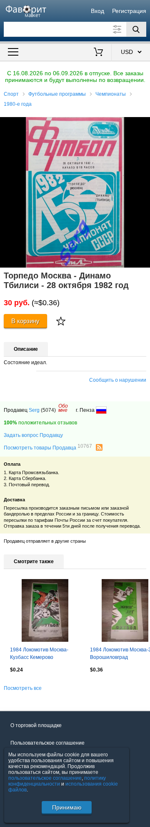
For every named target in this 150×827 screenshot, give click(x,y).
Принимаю (67, 807)
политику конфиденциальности (57, 781)
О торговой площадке (36, 725)
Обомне (63, 408)
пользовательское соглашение (45, 778)
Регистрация (129, 11)
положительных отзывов (40, 423)
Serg (34, 410)
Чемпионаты (110, 94)
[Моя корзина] (98, 52)
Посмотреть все (23, 688)
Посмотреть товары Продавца (48, 447)
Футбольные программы (57, 94)
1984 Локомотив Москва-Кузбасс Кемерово (39, 653)
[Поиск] (136, 29)
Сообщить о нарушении (117, 380)
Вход (97, 11)
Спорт (11, 94)
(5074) (48, 410)
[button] (142, 124)
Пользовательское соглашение (47, 743)
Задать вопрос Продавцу (33, 435)
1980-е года (18, 104)
